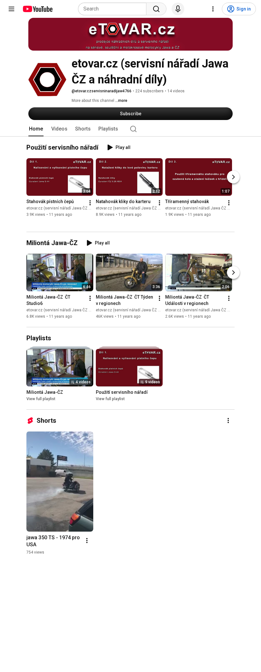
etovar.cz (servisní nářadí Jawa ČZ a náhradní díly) (71, 208)
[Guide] (11, 9)
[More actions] (90, 203)
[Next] (233, 177)
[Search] (156, 9)
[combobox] (114, 9)
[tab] (36, 129)
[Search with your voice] (178, 9)
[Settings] (213, 9)
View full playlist (40, 399)
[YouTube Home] (37, 9)
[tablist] (130, 129)
